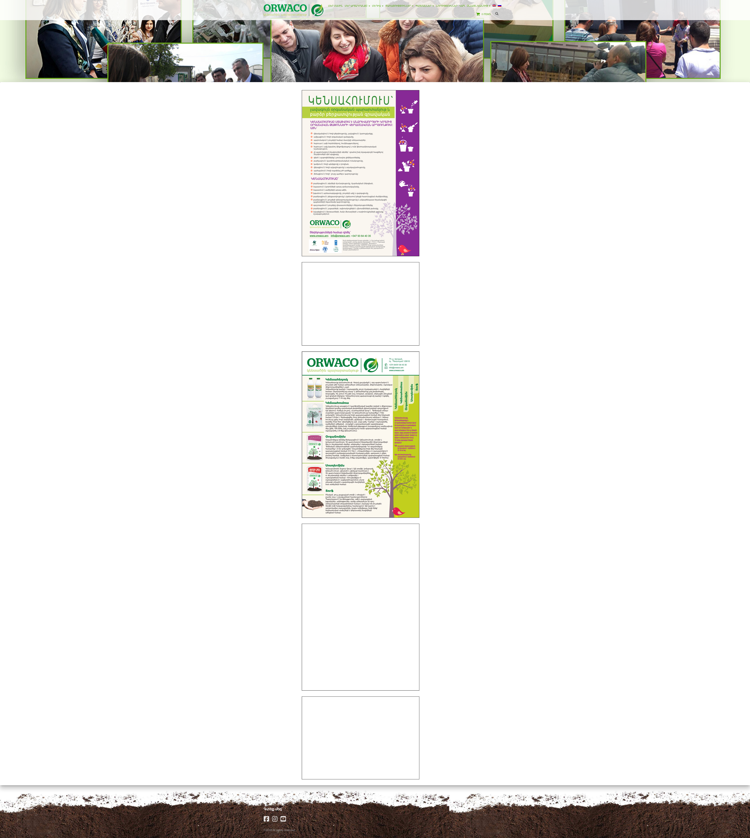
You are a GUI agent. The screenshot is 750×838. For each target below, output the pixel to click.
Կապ (462, 5)
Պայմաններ (423, 5)
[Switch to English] (494, 6)
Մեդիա (376, 5)
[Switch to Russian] (499, 6)
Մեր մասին (335, 5)
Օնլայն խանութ (477, 5)
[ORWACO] (293, 10)
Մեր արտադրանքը (356, 5)
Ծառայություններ (398, 5)
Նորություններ (446, 5)
